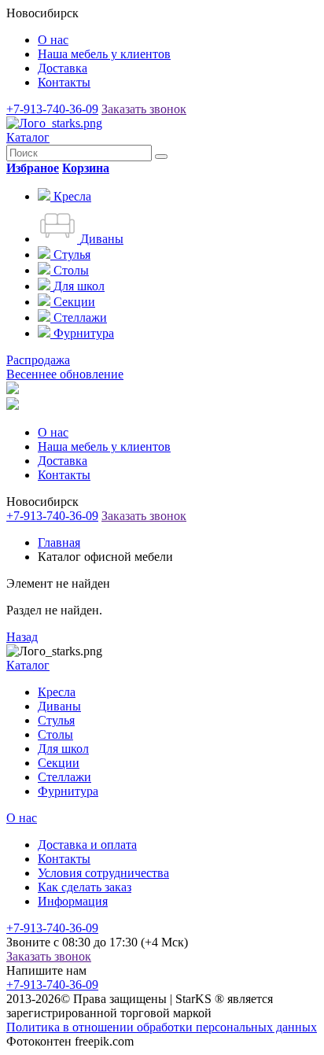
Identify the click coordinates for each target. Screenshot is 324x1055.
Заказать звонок (143, 109)
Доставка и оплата (87, 844)
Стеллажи (64, 777)
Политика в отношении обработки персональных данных (161, 1027)
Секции (58, 762)
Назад (22, 637)
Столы (55, 734)
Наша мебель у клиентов (104, 54)
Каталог (28, 137)
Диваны (59, 706)
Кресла (56, 692)
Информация (73, 901)
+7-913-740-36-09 (52, 109)
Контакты (64, 82)
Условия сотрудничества (103, 873)
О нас (53, 39)
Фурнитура (68, 791)
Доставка (62, 68)
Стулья (56, 720)
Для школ (63, 748)
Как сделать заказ (84, 887)
